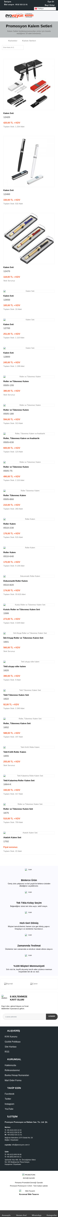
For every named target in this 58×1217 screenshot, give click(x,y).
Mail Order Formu (13, 1080)
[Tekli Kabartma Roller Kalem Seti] (29, 776)
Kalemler (12, 41)
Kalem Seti (8, 113)
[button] (55, 16)
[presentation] (1, 983)
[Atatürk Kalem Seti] (29, 833)
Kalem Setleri (29, 41)
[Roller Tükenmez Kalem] (29, 491)
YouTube (9, 1109)
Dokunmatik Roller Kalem (15, 581)
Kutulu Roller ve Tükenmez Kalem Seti (21, 609)
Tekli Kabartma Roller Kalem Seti (19, 780)
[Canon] (42, 984)
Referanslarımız (12, 1070)
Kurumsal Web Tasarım (29, 1194)
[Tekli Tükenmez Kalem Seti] (29, 690)
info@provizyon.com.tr (21, 1145)
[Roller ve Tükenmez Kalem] (29, 376)
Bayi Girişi (49, 5)
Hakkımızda (10, 1065)
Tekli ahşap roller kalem (14, 666)
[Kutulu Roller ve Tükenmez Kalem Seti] (29, 605)
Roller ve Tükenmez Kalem (16, 381)
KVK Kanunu (11, 1036)
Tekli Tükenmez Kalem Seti (16, 695)
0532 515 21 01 (16, 4)
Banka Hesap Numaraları (17, 1075)
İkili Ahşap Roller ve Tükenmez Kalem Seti (23, 638)
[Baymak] (16, 984)
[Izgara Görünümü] (26, 47)
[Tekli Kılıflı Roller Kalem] (29, 747)
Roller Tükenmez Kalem (14, 495)
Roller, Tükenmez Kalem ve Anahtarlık (21, 438)
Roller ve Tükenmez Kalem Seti (18, 809)
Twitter (8, 1099)
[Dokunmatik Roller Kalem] (29, 576)
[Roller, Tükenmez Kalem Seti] (29, 719)
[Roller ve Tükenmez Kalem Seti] (29, 804)
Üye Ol (50, 2)
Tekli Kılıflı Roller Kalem (14, 752)
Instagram (9, 1104)
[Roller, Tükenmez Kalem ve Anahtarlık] (29, 433)
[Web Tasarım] (29, 1191)
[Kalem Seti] (29, 84)
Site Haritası (10, 1047)
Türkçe (40, 9)
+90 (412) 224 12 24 (13, 1130)
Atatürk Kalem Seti (12, 837)
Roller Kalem (9, 524)
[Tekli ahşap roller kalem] (29, 662)
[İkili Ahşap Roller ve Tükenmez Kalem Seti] (29, 633)
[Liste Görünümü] (31, 47)
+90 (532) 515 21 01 (14, 1135)
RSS (7, 1052)
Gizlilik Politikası (13, 1042)
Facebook (9, 1094)
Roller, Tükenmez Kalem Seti (17, 723)
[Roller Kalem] (29, 519)
